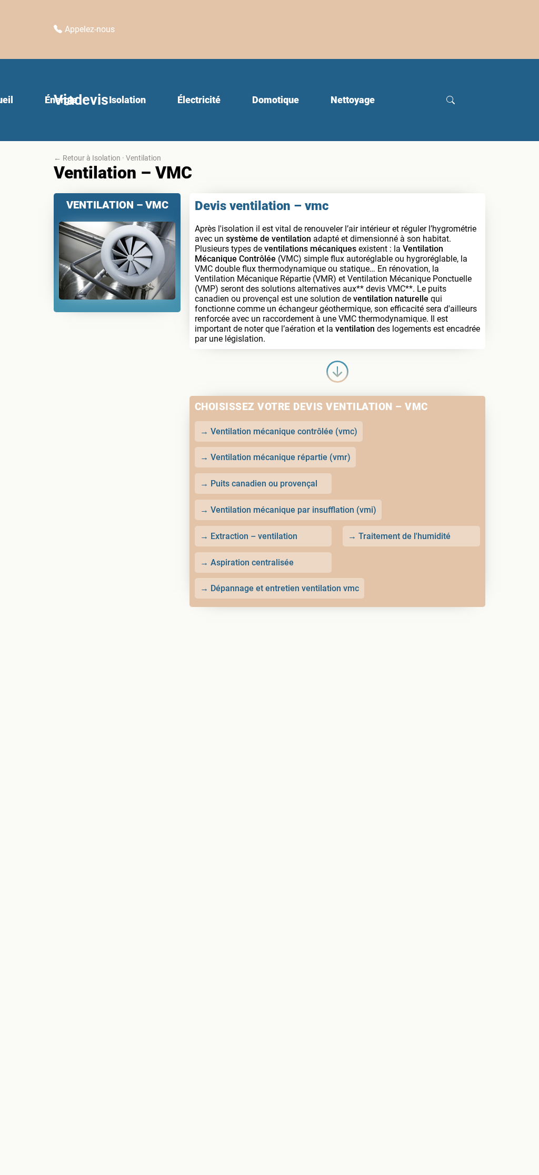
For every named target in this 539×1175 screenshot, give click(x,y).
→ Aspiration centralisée (247, 562)
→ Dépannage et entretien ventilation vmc (279, 588)
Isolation (127, 99)
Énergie (61, 99)
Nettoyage (353, 99)
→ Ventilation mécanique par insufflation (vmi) (288, 510)
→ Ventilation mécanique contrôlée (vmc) (278, 431)
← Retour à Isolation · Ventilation (107, 158)
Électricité (199, 99)
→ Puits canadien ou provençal (258, 484)
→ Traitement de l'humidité (399, 536)
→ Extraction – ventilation (248, 536)
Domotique (275, 99)
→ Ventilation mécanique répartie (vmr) (275, 457)
